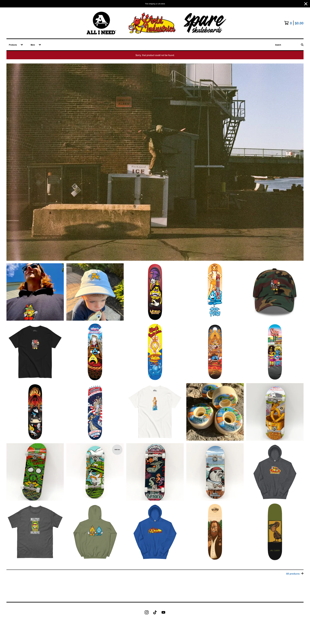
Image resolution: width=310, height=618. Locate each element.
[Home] (155, 23)
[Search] (302, 44)
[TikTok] (155, 612)
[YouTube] (163, 612)
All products (293, 573)
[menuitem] (14, 44)
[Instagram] (146, 612)
